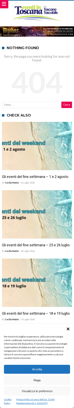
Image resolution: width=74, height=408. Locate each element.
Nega (37, 380)
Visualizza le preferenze (37, 391)
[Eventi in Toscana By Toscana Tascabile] (37, 4)
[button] (68, 329)
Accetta (37, 369)
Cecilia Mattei (12, 182)
